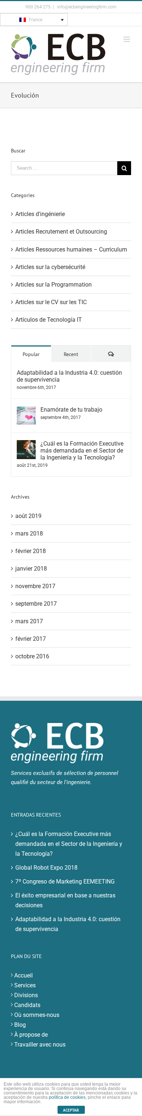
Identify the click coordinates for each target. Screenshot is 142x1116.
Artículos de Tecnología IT (48, 319)
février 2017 (30, 638)
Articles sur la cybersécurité (50, 267)
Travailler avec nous (40, 1044)
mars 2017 (29, 621)
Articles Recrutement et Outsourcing (61, 231)
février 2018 (30, 551)
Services (25, 985)
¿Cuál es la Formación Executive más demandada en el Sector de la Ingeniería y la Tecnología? (81, 450)
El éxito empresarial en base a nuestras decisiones (65, 900)
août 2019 (28, 515)
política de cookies (67, 1097)
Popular (31, 354)
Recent (71, 354)
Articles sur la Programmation (53, 284)
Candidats (27, 1005)
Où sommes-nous (36, 1014)
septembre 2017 (36, 603)
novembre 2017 (35, 586)
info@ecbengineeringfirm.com (86, 7)
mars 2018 (29, 533)
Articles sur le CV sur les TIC (51, 302)
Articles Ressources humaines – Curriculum (71, 249)
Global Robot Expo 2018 (46, 867)
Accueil (23, 975)
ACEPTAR (71, 1110)
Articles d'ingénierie (40, 214)
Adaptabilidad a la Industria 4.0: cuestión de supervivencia (69, 376)
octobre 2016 (32, 656)
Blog (20, 1024)
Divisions (26, 995)
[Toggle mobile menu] (127, 39)
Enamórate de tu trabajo (71, 409)
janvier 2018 (31, 568)
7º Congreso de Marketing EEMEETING (65, 881)
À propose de (31, 1034)
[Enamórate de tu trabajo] (26, 411)
